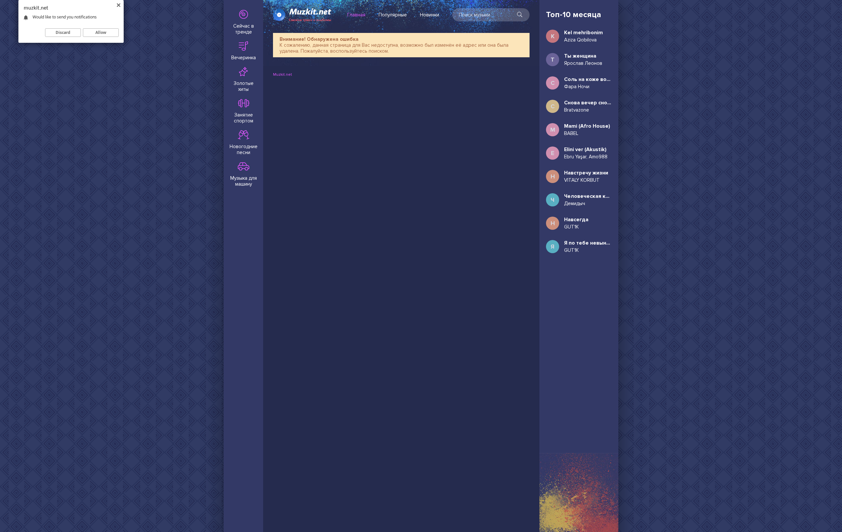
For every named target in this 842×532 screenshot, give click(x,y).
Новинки (429, 15)
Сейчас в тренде (243, 29)
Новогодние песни (244, 149)
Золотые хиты (244, 86)
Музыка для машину (243, 181)
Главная (356, 15)
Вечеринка (243, 58)
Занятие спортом (243, 118)
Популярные (393, 15)
